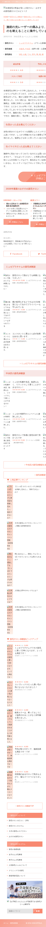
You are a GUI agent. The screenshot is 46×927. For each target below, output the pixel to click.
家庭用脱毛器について (17, 876)
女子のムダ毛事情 (15, 854)
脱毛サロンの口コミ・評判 (19, 820)
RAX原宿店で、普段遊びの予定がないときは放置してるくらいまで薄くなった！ (18, 243)
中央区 (27, 49)
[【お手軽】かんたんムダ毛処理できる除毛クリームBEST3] (24, 904)
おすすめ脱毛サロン (16, 836)
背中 (33, 54)
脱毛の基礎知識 (14, 849)
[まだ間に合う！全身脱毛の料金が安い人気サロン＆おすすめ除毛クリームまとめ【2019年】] (24, 897)
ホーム (6, 923)
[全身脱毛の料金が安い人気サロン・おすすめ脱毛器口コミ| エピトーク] (23, 11)
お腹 (24, 54)
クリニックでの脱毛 (16, 870)
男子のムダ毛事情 (15, 860)
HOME (6, 17)
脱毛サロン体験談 (16, 17)
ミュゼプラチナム (26, 43)
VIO (20, 54)
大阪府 (21, 49)
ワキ (29, 54)
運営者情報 (14, 923)
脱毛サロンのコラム (16, 826)
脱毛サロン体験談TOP (25, 806)
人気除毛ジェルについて (18, 865)
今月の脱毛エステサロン (18, 831)
